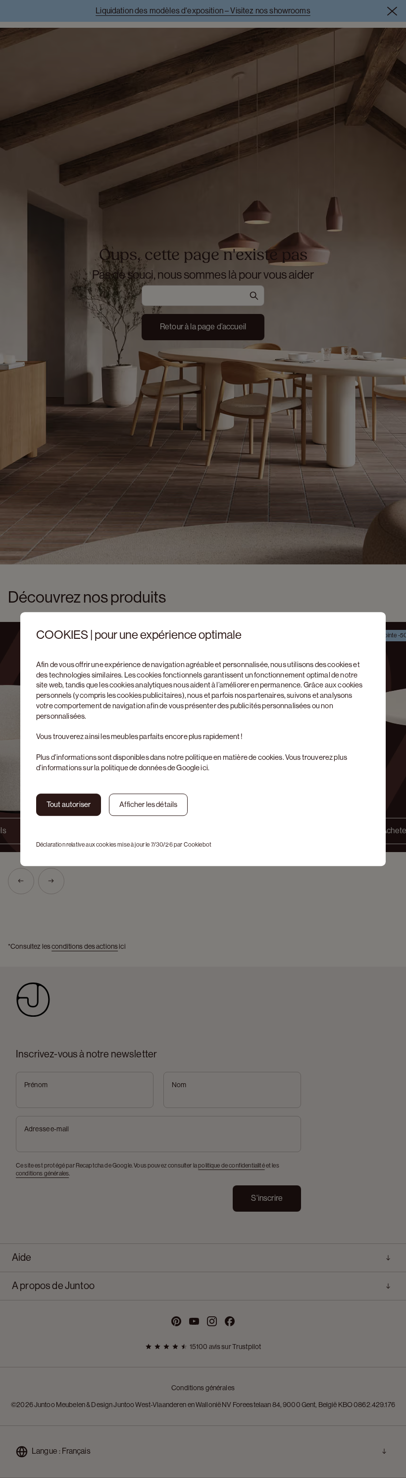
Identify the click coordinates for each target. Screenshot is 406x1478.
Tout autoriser (69, 804)
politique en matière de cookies (234, 757)
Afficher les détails (148, 804)
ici (204, 767)
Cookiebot (197, 844)
